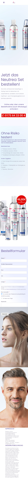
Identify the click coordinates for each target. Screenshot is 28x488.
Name (3, 258)
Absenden (4, 314)
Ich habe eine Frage (8, 298)
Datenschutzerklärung (10, 289)
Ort (2, 276)
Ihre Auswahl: (5, 292)
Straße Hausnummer (6, 264)
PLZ (2, 270)
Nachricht (3, 301)
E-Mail (3, 282)
